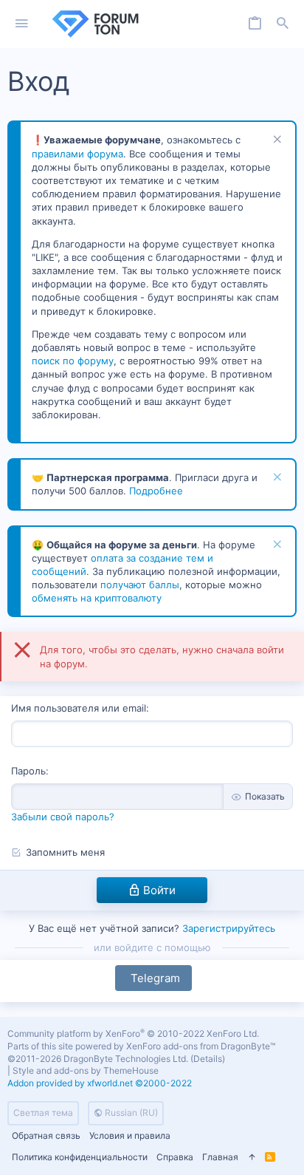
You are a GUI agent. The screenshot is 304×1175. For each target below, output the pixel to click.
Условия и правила (129, 1135)
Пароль (28, 771)
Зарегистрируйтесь (228, 928)
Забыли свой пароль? (62, 816)
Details (207, 1058)
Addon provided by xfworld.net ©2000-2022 (99, 1083)
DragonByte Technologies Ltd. (125, 1058)
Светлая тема (43, 1112)
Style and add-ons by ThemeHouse (86, 1070)
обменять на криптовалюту (97, 598)
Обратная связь (46, 1135)
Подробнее (156, 491)
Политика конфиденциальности (80, 1156)
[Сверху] (251, 1157)
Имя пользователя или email (78, 708)
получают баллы (139, 584)
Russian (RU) (130, 1112)
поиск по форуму (73, 361)
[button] (21, 24)
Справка (174, 1156)
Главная (220, 1156)
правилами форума (77, 154)
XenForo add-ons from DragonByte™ (200, 1046)
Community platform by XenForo (133, 1033)
